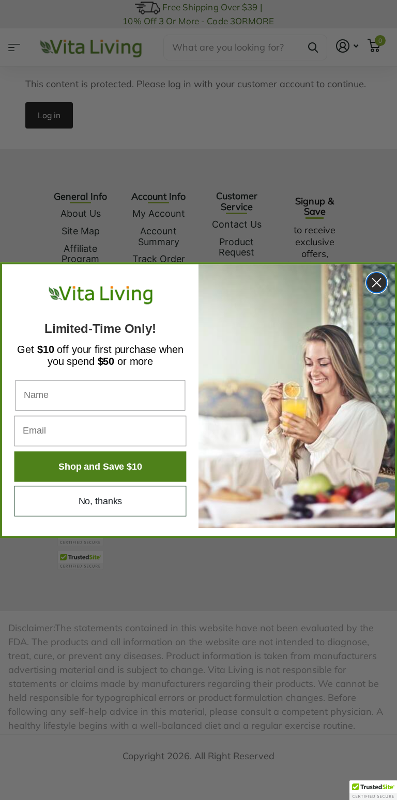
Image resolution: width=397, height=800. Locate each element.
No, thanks (101, 500)
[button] (373, 790)
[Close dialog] (377, 282)
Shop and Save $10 (100, 466)
